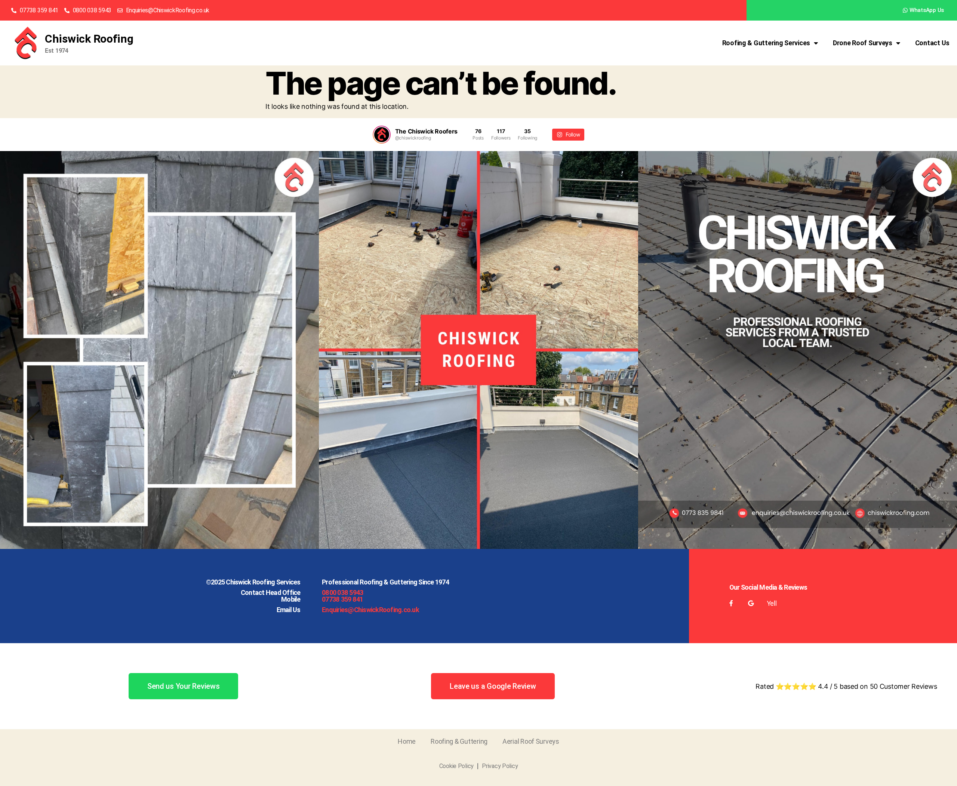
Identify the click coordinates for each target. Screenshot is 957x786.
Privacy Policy (500, 766)
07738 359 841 (342, 599)
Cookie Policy (456, 766)
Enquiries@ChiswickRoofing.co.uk (370, 610)
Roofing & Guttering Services (766, 43)
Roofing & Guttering (459, 741)
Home (407, 741)
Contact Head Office (271, 592)
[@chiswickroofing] (381, 134)
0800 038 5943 (342, 592)
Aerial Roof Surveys (530, 741)
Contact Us (932, 43)
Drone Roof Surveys (862, 43)
